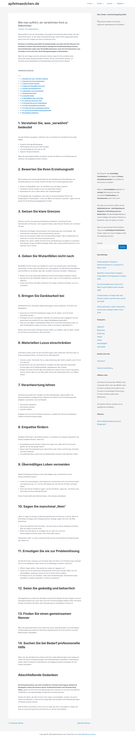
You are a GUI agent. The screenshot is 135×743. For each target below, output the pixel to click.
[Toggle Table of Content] (19, 76)
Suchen (99, 243)
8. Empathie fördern (28, 96)
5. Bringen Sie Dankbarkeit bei (31, 88)
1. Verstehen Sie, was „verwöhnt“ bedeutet (34, 78)
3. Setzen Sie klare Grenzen (30, 83)
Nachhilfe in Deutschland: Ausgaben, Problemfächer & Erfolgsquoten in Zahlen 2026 (111, 276)
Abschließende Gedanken (30, 113)
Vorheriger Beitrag (15, 723)
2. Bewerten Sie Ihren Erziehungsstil (33, 81)
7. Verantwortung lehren (28, 93)
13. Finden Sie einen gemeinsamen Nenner (35, 108)
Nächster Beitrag (84, 723)
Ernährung (100, 333)
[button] (93, 3)
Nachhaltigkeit (102, 343)
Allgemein (100, 327)
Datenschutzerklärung (105, 368)
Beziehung (101, 330)
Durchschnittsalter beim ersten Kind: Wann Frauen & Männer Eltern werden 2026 (110, 287)
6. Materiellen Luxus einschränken (32, 91)
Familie (21, 29)
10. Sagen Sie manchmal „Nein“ (32, 100)
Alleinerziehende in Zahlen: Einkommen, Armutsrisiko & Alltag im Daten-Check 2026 (111, 310)
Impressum (101, 361)
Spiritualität (101, 347)
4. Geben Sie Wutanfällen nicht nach (33, 86)
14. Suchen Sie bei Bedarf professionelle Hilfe (36, 110)
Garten (99, 340)
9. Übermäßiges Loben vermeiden (32, 98)
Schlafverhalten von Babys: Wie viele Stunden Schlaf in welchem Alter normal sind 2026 (111, 298)
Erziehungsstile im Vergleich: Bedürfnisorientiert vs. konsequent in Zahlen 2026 (110, 265)
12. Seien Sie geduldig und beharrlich (33, 105)
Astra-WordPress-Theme (87, 734)
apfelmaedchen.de (23, 3)
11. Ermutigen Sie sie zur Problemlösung (34, 103)
